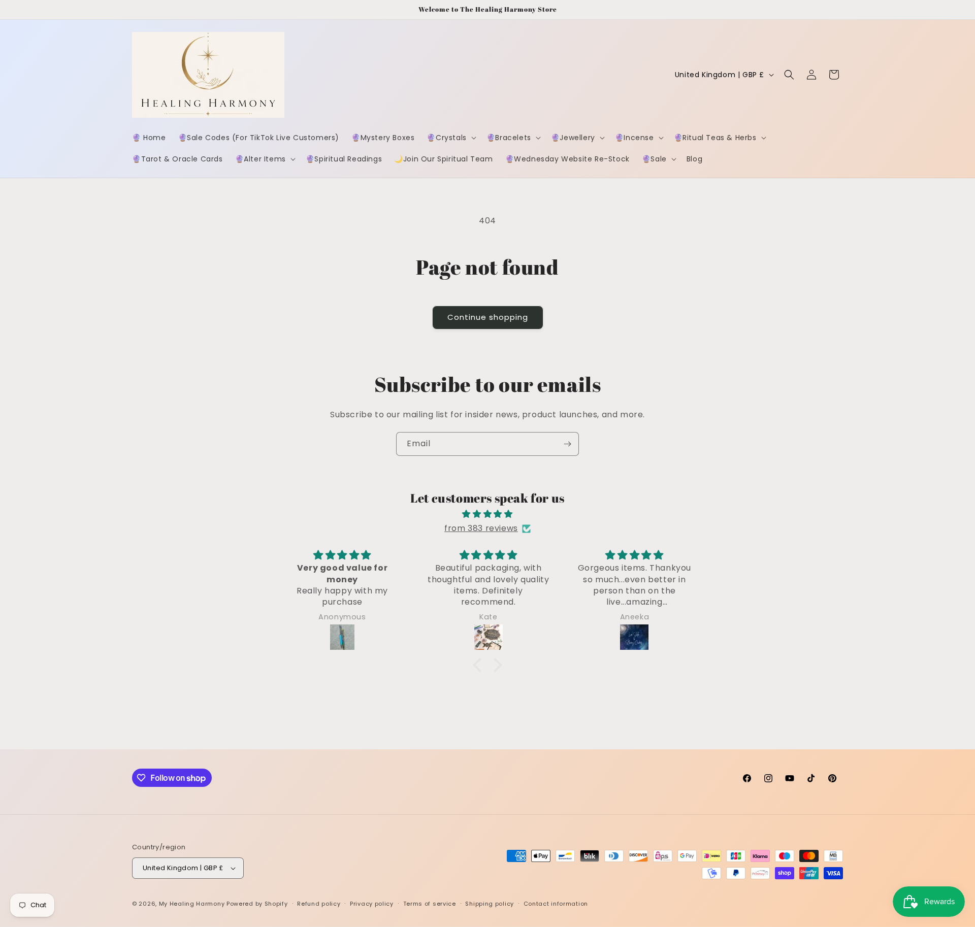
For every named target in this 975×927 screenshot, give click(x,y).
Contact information (556, 904)
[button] (450, 137)
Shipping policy (489, 904)
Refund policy (318, 904)
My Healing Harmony (192, 904)
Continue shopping (487, 317)
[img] (487, 514)
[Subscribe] (567, 444)
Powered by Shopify (257, 904)
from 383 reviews (481, 528)
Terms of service (429, 904)
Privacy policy (372, 904)
